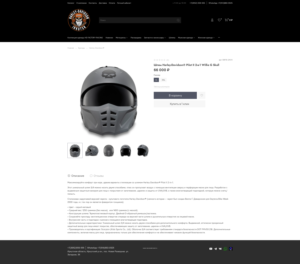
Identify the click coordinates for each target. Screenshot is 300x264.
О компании (81, 3)
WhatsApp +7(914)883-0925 (220, 3)
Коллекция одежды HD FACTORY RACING (85, 37)
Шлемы (172, 37)
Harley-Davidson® (96, 48)
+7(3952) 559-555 (197, 3)
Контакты (93, 3)
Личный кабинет (124, 3)
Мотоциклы (121, 37)
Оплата (112, 3)
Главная (71, 48)
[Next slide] (146, 100)
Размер (157, 75)
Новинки (109, 37)
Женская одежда (205, 37)
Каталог (71, 3)
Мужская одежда (185, 37)
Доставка (103, 3)
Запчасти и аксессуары (154, 37)
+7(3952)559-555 (76, 247)
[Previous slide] (71, 100)
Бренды (81, 48)
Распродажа (136, 37)
